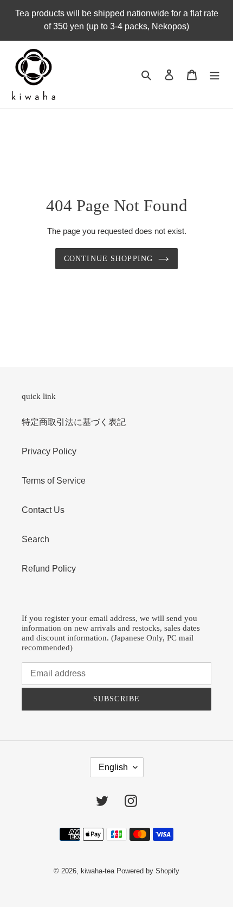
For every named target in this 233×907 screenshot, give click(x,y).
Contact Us (43, 510)
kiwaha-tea (97, 871)
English (113, 767)
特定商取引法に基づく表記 (74, 422)
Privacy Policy (49, 451)
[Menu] (214, 74)
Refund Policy (49, 568)
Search (35, 539)
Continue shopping (108, 259)
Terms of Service (54, 480)
